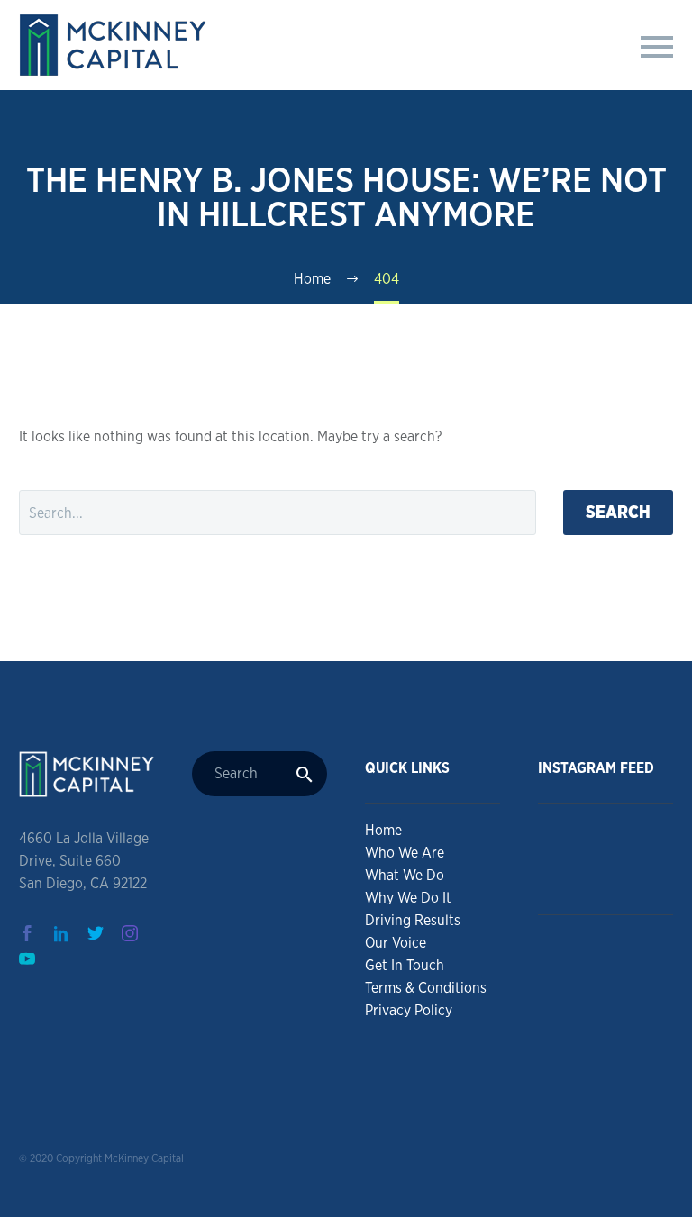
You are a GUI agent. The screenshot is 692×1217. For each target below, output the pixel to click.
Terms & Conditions (426, 987)
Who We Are (404, 852)
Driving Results (412, 920)
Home (383, 830)
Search (618, 512)
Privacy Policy (408, 1010)
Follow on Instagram (612, 874)
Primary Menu (657, 46)
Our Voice (395, 942)
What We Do (404, 875)
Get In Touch (404, 965)
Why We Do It (408, 897)
